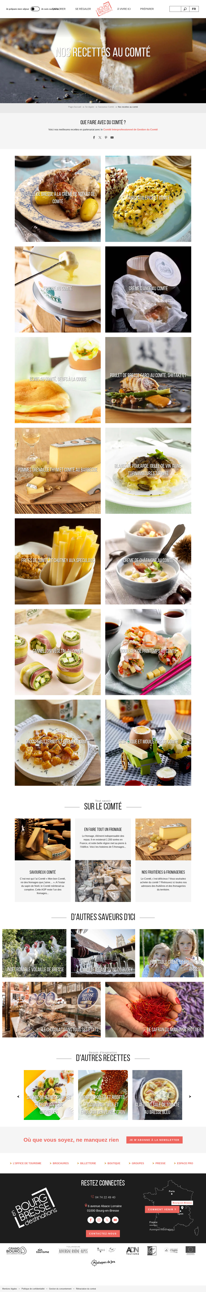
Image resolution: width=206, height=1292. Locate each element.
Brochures (61, 1163)
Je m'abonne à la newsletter (154, 1140)
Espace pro (185, 1163)
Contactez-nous (103, 1233)
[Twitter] (107, 1220)
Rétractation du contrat (86, 1289)
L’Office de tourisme (27, 1163)
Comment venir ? (162, 1209)
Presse (160, 1163)
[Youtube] (115, 1220)
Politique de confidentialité (33, 1289)
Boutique (114, 1163)
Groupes (138, 1163)
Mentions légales (9, 1289)
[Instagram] (99, 1220)
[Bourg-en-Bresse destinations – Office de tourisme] (34, 1227)
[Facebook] (90, 1220)
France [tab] (153, 1222)
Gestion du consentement (60, 1289)
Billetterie (88, 1163)
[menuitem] (58, 9)
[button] (185, 9)
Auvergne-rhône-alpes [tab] (161, 1229)
